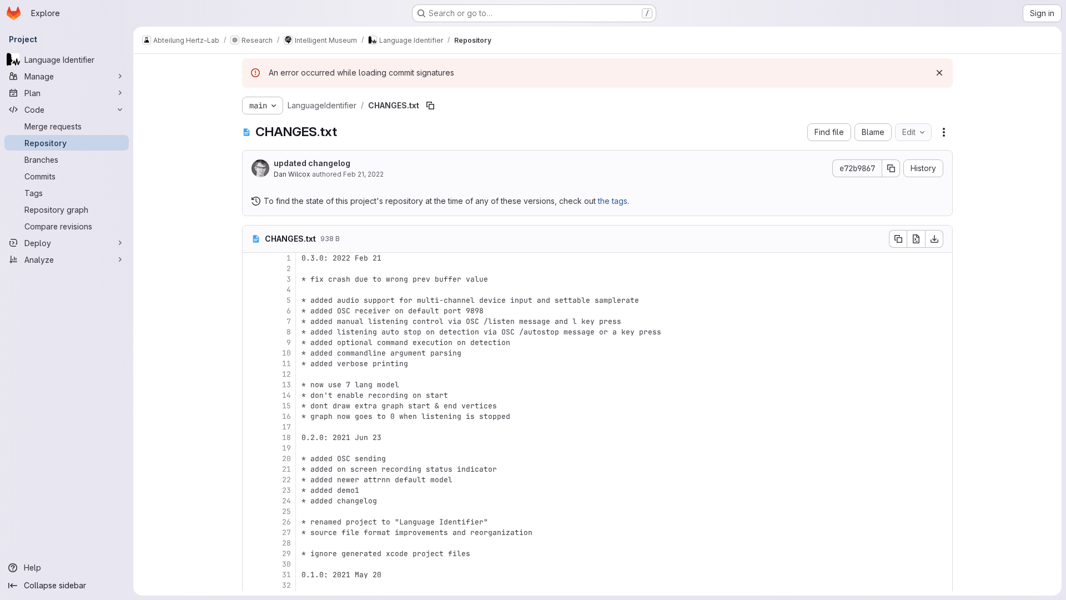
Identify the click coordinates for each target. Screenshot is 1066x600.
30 (286, 564)
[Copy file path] (430, 105)
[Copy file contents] (898, 239)
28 (286, 543)
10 (286, 353)
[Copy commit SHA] (891, 168)
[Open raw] (916, 239)
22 (286, 479)
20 (286, 458)
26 (286, 522)
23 (286, 490)
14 (286, 395)
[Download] (934, 239)
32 (286, 585)
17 (286, 427)
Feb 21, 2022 (363, 174)
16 (286, 416)
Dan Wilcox (292, 174)
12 (286, 374)
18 (286, 437)
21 (286, 469)
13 (286, 384)
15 (286, 406)
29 (286, 553)
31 (286, 574)
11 (286, 363)
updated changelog (312, 163)
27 (286, 532)
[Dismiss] (939, 72)
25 (286, 511)
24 (286, 501)
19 (286, 448)
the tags (612, 201)
